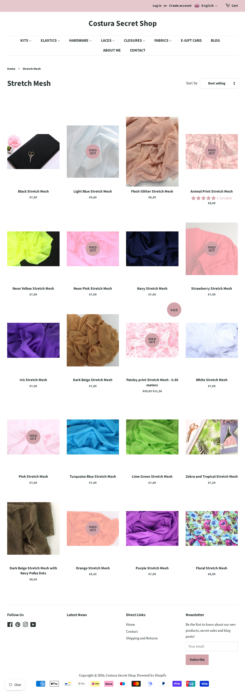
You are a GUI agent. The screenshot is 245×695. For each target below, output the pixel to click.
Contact (132, 631)
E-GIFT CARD (191, 40)
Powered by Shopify (151, 675)
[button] (204, 198)
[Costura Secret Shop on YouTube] (33, 625)
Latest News (77, 615)
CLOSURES (133, 40)
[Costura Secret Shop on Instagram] (25, 625)
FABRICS (161, 40)
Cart (235, 5)
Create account (180, 5)
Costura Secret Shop (123, 23)
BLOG (215, 40)
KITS (24, 40)
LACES (106, 40)
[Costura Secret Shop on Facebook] (10, 625)
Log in (157, 5)
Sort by (192, 83)
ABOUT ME (112, 50)
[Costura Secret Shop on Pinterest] (17, 625)
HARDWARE (79, 40)
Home (11, 69)
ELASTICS (49, 40)
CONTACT (137, 50)
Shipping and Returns (142, 638)
